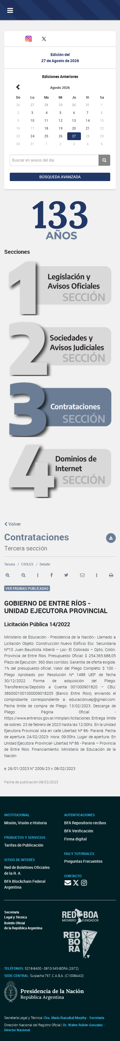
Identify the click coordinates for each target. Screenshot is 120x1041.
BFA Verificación (78, 830)
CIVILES (27, 564)
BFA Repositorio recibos (85, 822)
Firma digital (75, 839)
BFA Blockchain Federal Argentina (24, 884)
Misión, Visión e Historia (25, 822)
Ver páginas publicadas (27, 588)
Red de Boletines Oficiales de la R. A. (27, 870)
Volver (14, 524)
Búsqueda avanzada (60, 176)
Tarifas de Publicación (23, 845)
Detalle (45, 564)
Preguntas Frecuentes (83, 861)
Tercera (9, 564)
